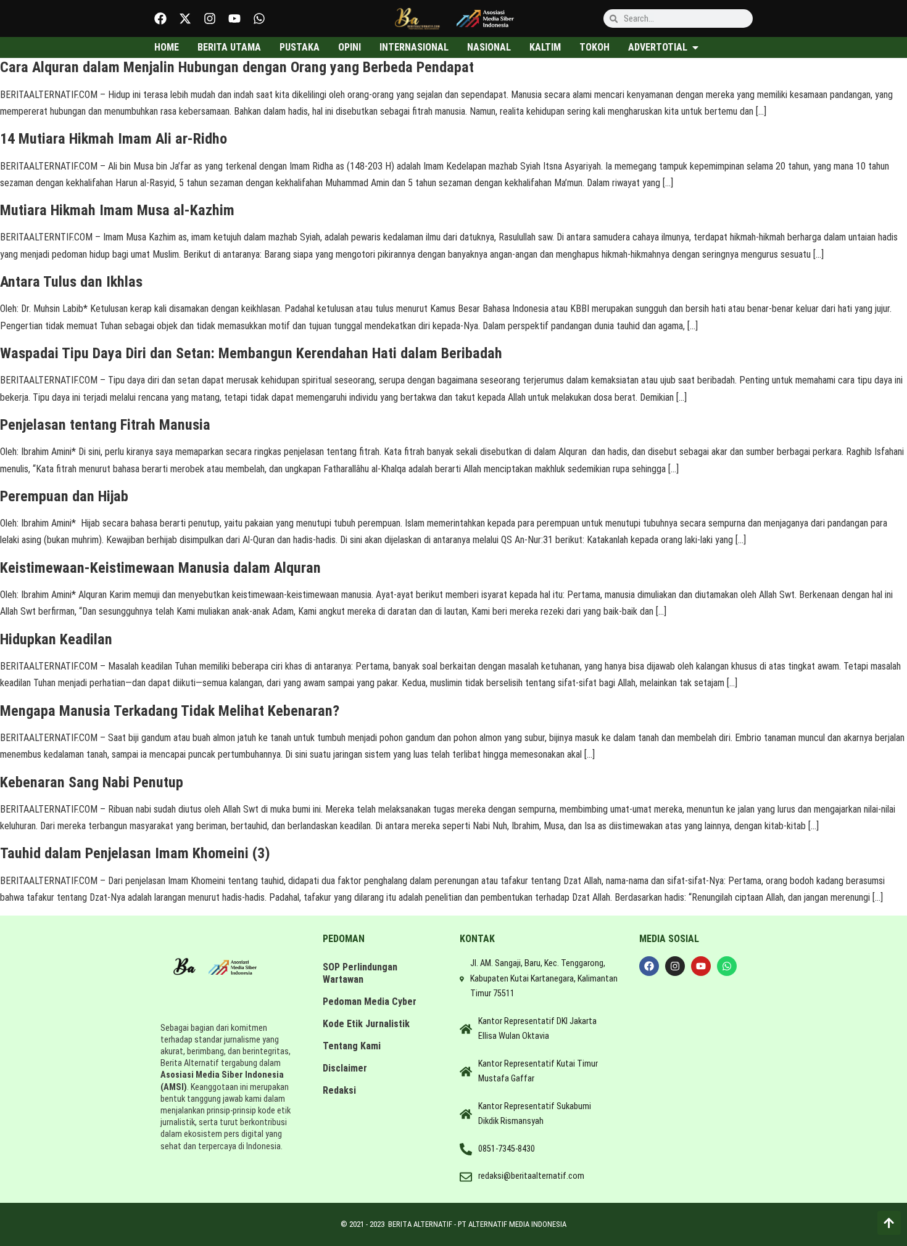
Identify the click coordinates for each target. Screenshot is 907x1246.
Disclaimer (345, 1068)
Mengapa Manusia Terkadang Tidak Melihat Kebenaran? (169, 710)
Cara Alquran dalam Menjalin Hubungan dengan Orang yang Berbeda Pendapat (237, 67)
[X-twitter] (185, 18)
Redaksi (339, 1090)
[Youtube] (234, 18)
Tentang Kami (352, 1046)
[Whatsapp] (259, 18)
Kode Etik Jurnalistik (366, 1024)
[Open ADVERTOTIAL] (695, 47)
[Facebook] (160, 18)
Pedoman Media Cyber (369, 1001)
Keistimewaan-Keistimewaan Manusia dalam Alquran (160, 567)
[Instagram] (210, 18)
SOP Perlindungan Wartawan (360, 973)
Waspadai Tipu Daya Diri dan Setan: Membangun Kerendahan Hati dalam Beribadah (251, 353)
